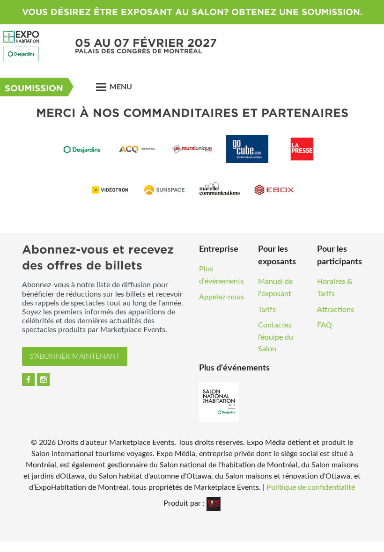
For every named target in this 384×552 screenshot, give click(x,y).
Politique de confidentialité (310, 487)
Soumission (34, 88)
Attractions (335, 309)
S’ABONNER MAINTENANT (75, 356)
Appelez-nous (221, 297)
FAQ (324, 325)
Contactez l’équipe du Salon (275, 337)
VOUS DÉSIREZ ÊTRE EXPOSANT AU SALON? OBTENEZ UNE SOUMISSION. (192, 12)
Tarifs (267, 309)
